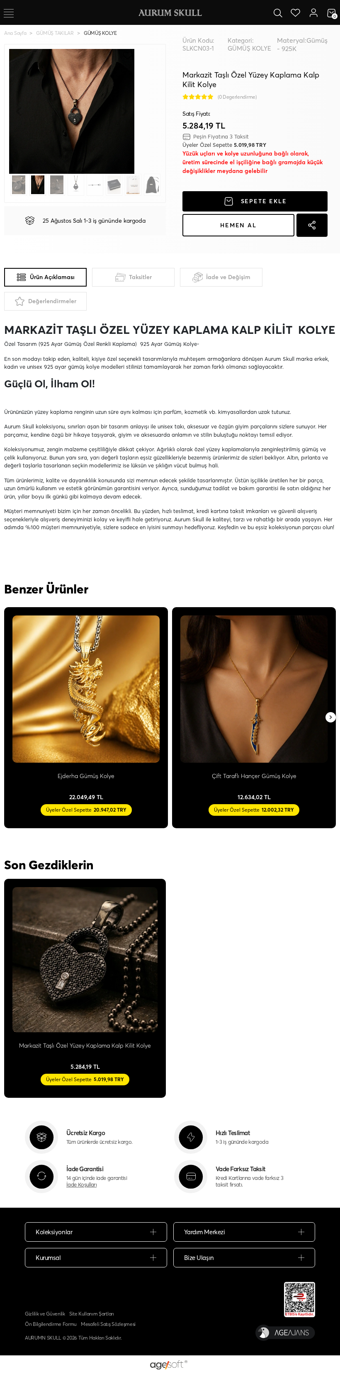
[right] (331, 717)
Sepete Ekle (264, 201)
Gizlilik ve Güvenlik (45, 1314)
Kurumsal (48, 1258)
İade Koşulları (81, 1184)
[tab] (45, 277)
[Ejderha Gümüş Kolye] (86, 689)
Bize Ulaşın (199, 1258)
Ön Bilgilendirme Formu (51, 1324)
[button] (18, 111)
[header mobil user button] (313, 12)
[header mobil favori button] (295, 12)
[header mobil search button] (277, 12)
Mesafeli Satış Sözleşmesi (108, 1324)
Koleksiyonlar (54, 1232)
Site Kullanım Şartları (91, 1314)
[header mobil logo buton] (170, 12)
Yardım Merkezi (204, 1232)
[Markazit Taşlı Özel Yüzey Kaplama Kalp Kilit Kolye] (85, 959)
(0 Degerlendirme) (237, 97)
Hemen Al (238, 225)
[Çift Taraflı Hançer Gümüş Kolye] (254, 689)
